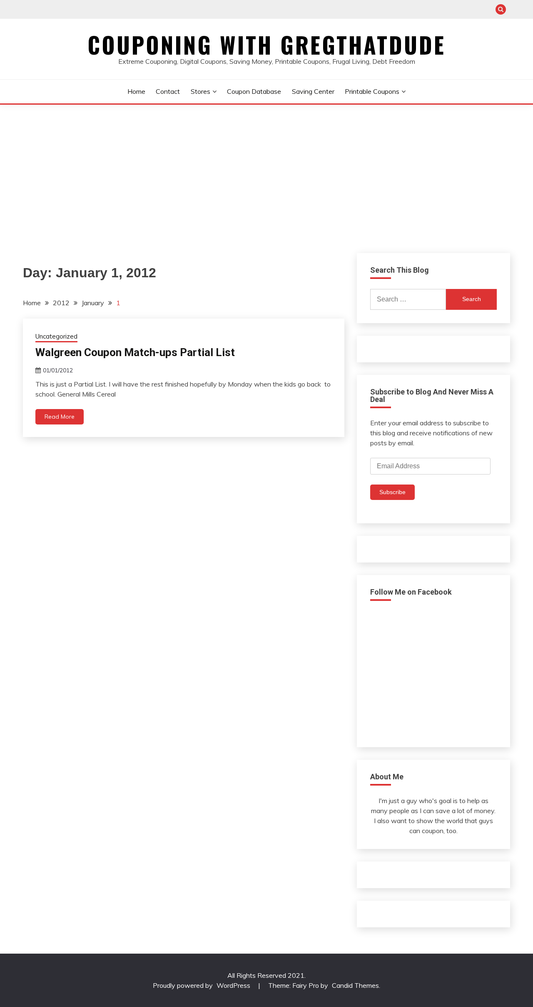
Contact (168, 91)
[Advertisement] (266, 167)
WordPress (233, 985)
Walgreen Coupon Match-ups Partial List (135, 352)
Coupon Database (254, 91)
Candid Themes (355, 985)
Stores (200, 91)
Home (136, 91)
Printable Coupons (372, 91)
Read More (60, 416)
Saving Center (313, 91)
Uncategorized (56, 336)
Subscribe (392, 492)
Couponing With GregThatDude (266, 44)
